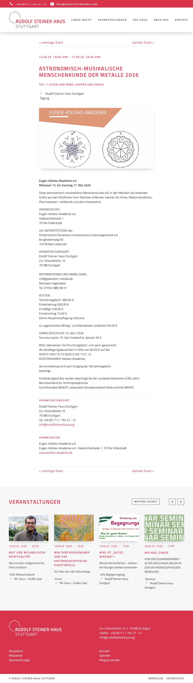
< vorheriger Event (51, 42)
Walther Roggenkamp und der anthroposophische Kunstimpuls (72, 558)
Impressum (155, 678)
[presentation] (172, 502)
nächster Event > (143, 42)
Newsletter (16, 651)
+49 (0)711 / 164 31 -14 (31, 4)
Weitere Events (145, 501)
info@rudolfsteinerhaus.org (56, 424)
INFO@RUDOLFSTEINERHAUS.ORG (77, 4)
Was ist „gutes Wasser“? (111, 554)
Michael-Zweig (156, 553)
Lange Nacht (81, 20)
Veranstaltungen (112, 20)
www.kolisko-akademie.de (55, 452)
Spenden (104, 655)
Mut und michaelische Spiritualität (27, 554)
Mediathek (15, 655)
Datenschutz (175, 678)
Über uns (161, 20)
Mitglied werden (109, 660)
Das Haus (140, 20)
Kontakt (181, 20)
